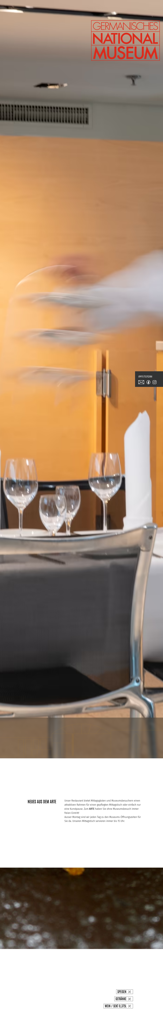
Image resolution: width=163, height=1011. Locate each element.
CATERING (93, 750)
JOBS (147, 750)
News (16, 750)
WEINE (112, 750)
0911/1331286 (145, 376)
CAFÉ (57, 750)
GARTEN (73, 750)
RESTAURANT (37, 750)
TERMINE (130, 750)
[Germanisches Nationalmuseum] (125, 59)
